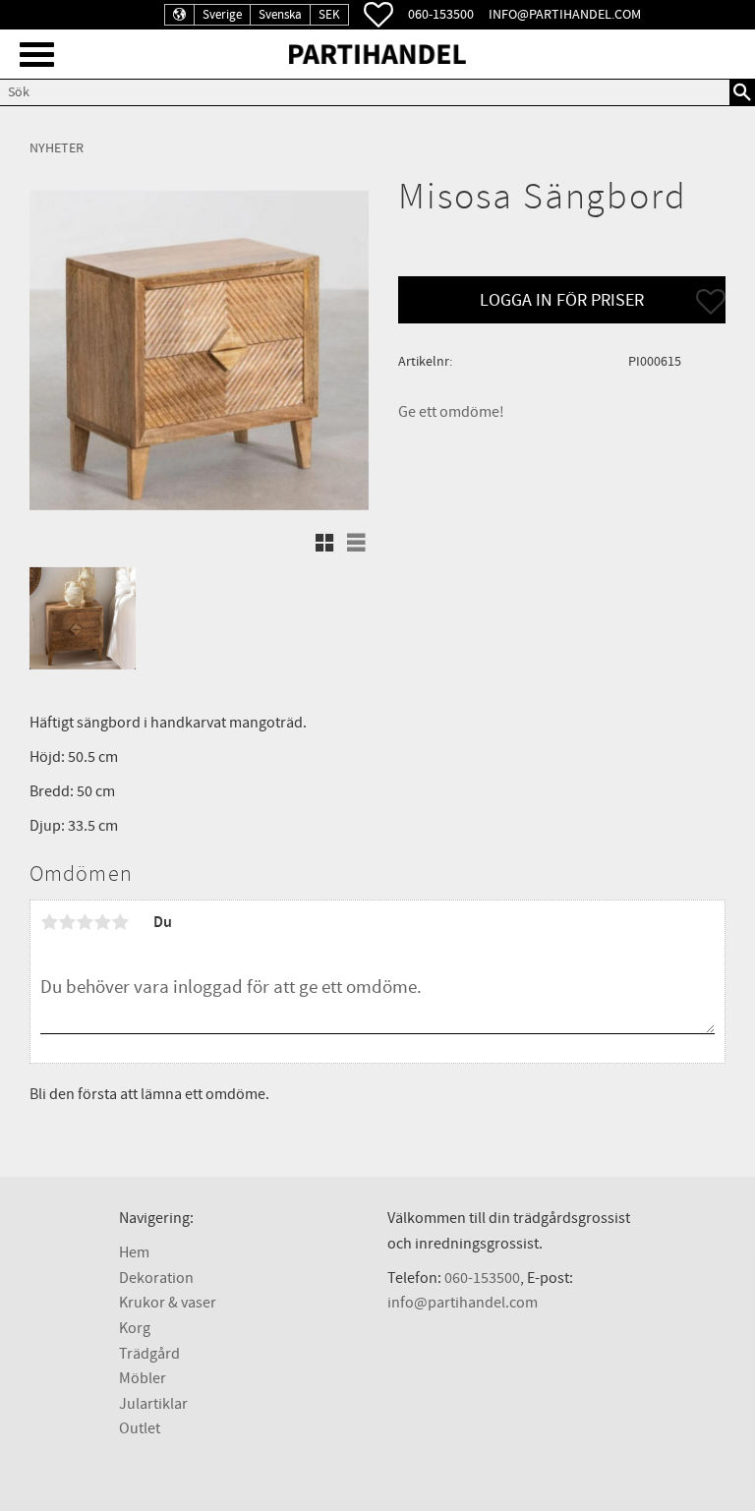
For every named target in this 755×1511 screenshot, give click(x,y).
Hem (134, 1252)
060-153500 (441, 14)
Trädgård (149, 1354)
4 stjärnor (102, 922)
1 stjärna (49, 922)
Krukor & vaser (167, 1302)
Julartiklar (153, 1404)
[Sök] (742, 92)
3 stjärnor (84, 922)
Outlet (139, 1428)
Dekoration (156, 1278)
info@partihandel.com (565, 14)
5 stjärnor (120, 922)
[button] (37, 54)
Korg (134, 1328)
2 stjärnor (67, 922)
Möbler (142, 1378)
